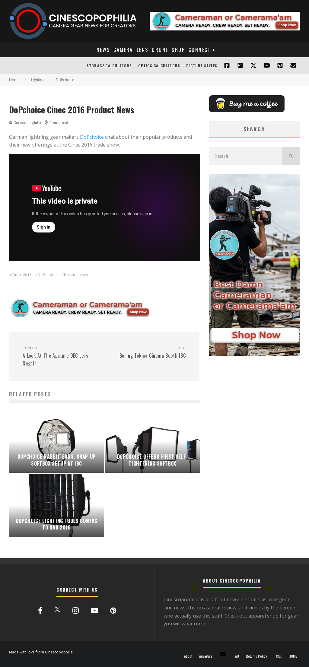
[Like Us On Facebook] (227, 65)
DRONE (160, 49)
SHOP (178, 49)
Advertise (205, 656)
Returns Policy (256, 656)
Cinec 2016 (21, 274)
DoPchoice (92, 137)
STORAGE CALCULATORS (109, 65)
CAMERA (123, 49)
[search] (291, 156)
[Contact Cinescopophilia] (293, 65)
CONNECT (200, 49)
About (188, 656)
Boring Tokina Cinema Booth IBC (152, 352)
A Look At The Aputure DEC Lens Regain (55, 356)
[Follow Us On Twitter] (253, 65)
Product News (77, 274)
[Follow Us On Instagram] (240, 65)
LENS (142, 49)
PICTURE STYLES (201, 65)
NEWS (103, 49)
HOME (293, 656)
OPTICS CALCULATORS (159, 65)
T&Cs (278, 656)
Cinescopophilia (26, 122)
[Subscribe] (266, 65)
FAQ (236, 656)
